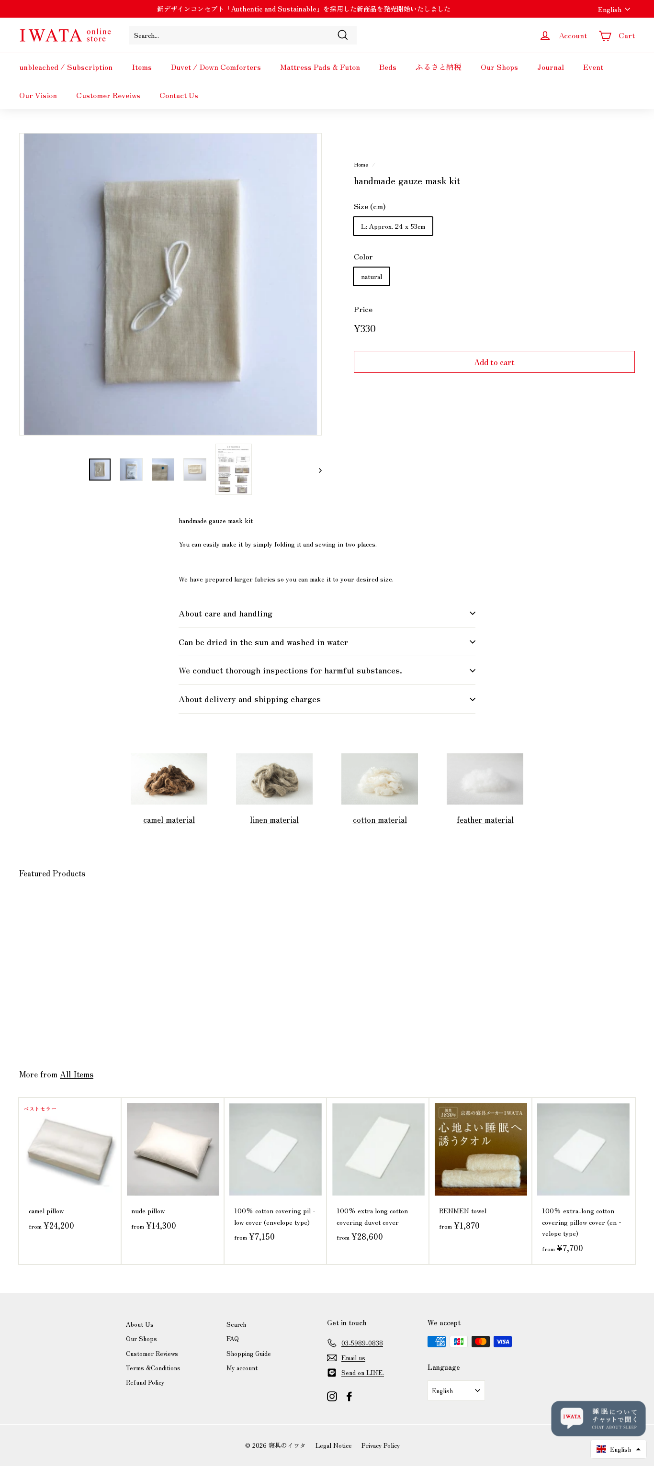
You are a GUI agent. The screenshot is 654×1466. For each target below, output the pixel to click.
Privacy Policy (380, 1445)
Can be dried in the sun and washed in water (263, 642)
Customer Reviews (152, 1353)
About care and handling (225, 613)
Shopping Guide (248, 1353)
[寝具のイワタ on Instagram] (332, 1396)
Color (363, 256)
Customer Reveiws (108, 95)
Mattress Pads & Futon (320, 66)
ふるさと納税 (439, 66)
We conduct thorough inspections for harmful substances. (290, 670)
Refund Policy (145, 1382)
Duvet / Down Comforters (216, 66)
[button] (618, 1449)
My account (242, 1367)
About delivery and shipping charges (250, 699)
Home (361, 164)
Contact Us (178, 95)
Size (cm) (369, 206)
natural (371, 275)
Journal (550, 66)
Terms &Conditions (153, 1367)
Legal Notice (334, 1445)
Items (142, 66)
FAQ (232, 1338)
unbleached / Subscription (66, 66)
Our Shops (499, 66)
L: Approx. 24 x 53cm (393, 225)
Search (236, 1324)
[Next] (316, 469)
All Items (76, 1074)
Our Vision (38, 95)
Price (363, 309)
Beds (387, 66)
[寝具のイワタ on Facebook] (349, 1396)
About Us (140, 1324)
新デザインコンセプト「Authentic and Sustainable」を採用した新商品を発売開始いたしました (304, 8)
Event (593, 66)
